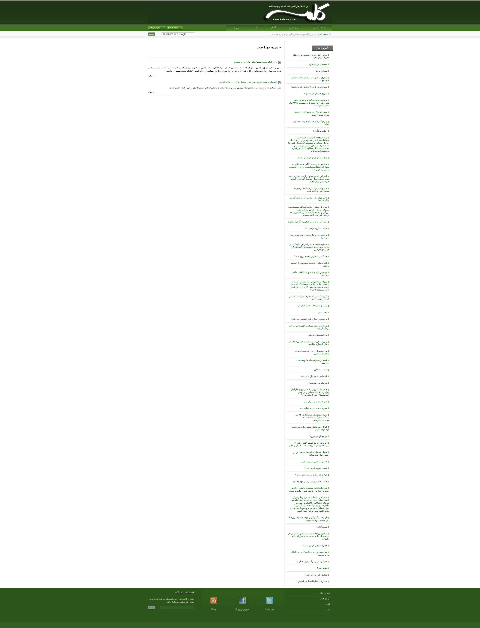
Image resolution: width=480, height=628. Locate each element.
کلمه (255, 27)
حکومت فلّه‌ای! (320, 130)
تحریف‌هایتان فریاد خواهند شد (313, 408)
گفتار (273, 27)
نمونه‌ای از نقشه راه (318, 64)
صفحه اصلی (319, 27)
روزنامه (235, 27)
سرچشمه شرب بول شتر (315, 401)
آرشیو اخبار (295, 27)
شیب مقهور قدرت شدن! (315, 468)
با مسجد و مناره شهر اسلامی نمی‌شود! (309, 319)
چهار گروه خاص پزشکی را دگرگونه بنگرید (307, 221)
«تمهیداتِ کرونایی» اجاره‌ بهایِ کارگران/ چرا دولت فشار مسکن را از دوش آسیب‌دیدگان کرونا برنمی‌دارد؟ (309, 392)
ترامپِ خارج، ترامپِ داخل (315, 228)
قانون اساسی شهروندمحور (314, 461)
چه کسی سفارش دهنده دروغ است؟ (310, 256)
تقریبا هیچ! (322, 568)
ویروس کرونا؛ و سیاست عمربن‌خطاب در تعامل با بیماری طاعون (309, 343)
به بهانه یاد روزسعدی (317, 383)
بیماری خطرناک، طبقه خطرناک (312, 305)
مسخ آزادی (322, 526)
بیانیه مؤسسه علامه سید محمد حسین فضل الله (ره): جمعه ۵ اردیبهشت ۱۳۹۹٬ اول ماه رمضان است (309, 103)
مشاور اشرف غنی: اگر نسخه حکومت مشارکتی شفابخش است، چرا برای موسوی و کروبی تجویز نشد (309, 167)
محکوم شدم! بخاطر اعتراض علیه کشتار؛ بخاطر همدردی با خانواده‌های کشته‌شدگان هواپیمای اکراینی (309, 247)
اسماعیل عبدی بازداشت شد (314, 376)
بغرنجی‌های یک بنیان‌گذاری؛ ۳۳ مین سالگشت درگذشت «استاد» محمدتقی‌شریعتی (312, 417)
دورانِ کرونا (321, 71)
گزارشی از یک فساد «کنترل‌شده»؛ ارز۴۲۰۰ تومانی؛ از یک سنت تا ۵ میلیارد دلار (309, 444)
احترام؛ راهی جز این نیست (314, 545)
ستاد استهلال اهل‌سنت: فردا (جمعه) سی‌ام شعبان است (311, 113)
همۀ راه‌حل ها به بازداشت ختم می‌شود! (309, 86)
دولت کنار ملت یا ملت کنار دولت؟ (311, 474)
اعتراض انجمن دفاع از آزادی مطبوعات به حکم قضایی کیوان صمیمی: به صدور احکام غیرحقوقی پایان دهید (309, 179)
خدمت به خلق (320, 369)
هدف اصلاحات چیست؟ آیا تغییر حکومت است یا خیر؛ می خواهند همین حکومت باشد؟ (309, 489)
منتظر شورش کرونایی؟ (315, 574)
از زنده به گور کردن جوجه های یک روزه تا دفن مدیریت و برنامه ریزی (309, 518)
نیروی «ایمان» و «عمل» (315, 93)
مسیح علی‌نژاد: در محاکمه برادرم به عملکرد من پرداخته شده (311, 189)
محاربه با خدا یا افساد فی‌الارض (312, 581)
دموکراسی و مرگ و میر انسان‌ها (312, 561)
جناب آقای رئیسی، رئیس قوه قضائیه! (309, 481)
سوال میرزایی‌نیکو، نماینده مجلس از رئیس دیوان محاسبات (311, 453)
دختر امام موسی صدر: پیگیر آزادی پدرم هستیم (255, 62)
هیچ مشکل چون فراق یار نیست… (311, 157)
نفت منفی (322, 312)
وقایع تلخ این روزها (318, 436)
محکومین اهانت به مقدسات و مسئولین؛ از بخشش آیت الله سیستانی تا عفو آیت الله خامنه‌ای (308, 536)
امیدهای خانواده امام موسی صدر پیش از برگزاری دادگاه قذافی (248, 82)
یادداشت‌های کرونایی (317, 335)
